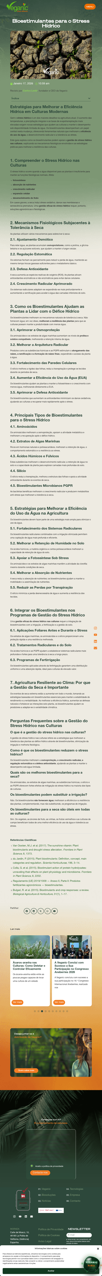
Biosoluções (49, 1195)
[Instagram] (14, 1216)
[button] (98, 1248)
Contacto (75, 1201)
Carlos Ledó (30, 91)
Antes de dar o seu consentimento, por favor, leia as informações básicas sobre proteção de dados (78, 1241)
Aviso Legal (44, 1241)
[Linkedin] (25, 1216)
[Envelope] (31, 1216)
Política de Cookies (49, 1235)
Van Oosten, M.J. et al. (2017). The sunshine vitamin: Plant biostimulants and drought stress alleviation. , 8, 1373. (47, 850)
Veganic (46, 1189)
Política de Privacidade (50, 1229)
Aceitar (51, 1271)
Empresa (75, 1195)
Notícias (46, 1201)
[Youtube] (20, 1216)
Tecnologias (76, 1189)
